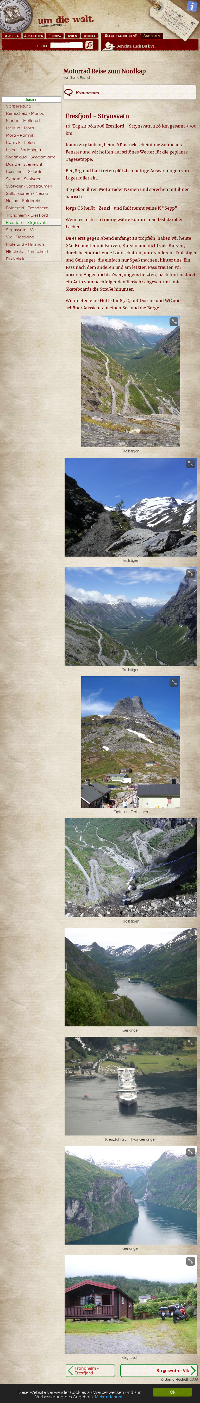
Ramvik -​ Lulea (20, 142)
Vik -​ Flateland (20, 236)
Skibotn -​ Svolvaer (23, 178)
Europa (54, 36)
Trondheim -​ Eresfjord (27, 215)
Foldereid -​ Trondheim (27, 207)
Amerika (12, 36)
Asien (72, 36)
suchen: (42, 45)
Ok (173, 1392)
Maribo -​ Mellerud (23, 120)
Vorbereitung (18, 106)
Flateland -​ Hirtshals (25, 244)
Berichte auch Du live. (136, 46)
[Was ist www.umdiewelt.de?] (192, 6)
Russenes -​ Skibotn (24, 171)
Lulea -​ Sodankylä (23, 149)
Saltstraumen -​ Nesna (27, 193)
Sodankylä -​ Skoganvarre (30, 156)
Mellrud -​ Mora (20, 127)
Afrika (89, 36)
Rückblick (15, 258)
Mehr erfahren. (109, 1396)
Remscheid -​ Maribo (25, 113)
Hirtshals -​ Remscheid (27, 251)
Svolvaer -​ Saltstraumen (29, 186)
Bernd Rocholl (80, 77)
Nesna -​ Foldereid (23, 200)
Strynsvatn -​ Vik (21, 229)
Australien (33, 36)
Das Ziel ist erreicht (24, 164)
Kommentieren (87, 92)
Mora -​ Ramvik (20, 135)
